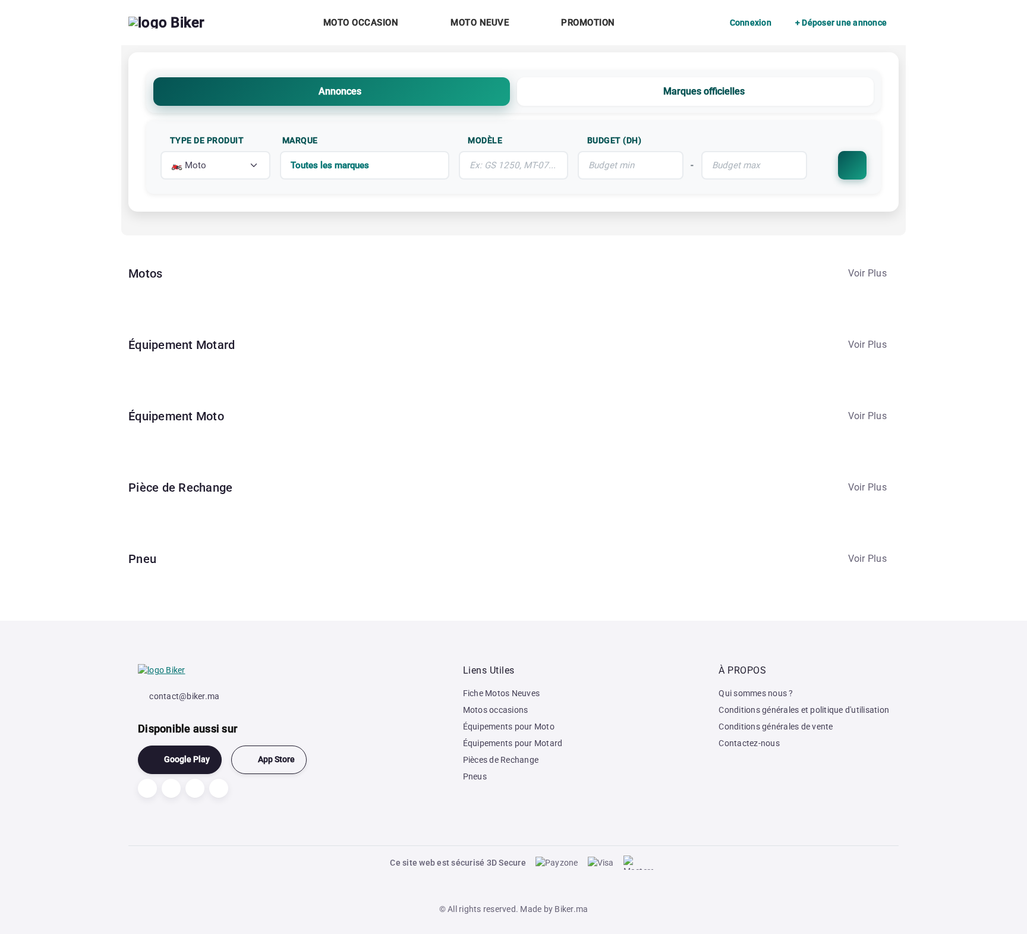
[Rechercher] (852, 165)
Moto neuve (480, 22)
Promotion (588, 22)
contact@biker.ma (184, 696)
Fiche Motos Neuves (501, 693)
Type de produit (207, 140)
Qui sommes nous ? (756, 693)
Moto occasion (361, 22)
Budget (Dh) (614, 140)
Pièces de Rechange (501, 760)
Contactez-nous (749, 743)
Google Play (187, 759)
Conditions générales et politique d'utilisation (804, 710)
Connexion (750, 22)
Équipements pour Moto (509, 726)
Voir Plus (867, 273)
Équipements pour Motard (513, 743)
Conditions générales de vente (776, 726)
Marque (300, 140)
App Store (276, 759)
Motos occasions (495, 710)
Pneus (475, 776)
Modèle (485, 140)
